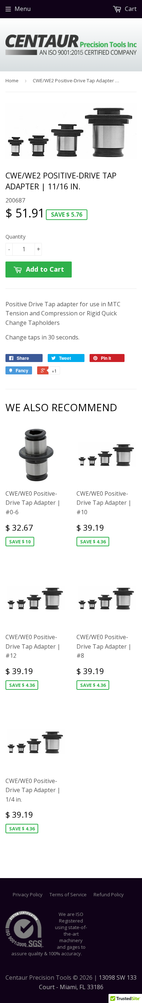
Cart (130, 9)
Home (12, 80)
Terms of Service (68, 894)
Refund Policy (109, 894)
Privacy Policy (28, 894)
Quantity (15, 236)
